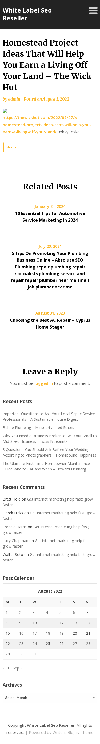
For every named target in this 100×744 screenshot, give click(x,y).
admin (14, 99)
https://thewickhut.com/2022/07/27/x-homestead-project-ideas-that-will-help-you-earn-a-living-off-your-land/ (47, 124)
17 (35, 633)
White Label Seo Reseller (27, 14)
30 (21, 653)
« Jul (6, 668)
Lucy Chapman (15, 540)
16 (21, 633)
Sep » (17, 668)
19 (61, 633)
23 (21, 643)
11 (48, 622)
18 (48, 633)
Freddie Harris (15, 526)
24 (35, 643)
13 (75, 622)
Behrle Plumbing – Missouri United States (38, 427)
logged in (43, 383)
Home (11, 147)
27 (75, 643)
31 (35, 653)
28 (88, 643)
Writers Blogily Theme (73, 732)
